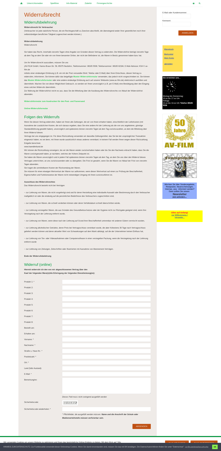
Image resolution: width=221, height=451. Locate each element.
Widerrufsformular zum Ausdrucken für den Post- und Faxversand (54, 101)
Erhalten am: (29, 334)
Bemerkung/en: (30, 380)
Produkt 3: (28, 293)
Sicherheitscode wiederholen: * (37, 409)
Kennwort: (166, 21)
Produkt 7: (28, 316)
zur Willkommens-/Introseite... (180, 216)
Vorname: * (29, 339)
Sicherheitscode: (31, 402)
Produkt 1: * (29, 282)
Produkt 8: (28, 322)
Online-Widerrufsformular (36, 108)
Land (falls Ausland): (33, 368)
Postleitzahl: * (30, 357)
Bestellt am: (29, 328)
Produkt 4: (28, 299)
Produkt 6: (28, 311)
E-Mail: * (28, 374)
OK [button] (215, 447)
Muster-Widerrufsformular (85, 77)
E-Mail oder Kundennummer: (174, 13)
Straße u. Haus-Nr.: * (33, 351)
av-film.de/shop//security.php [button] (196, 447)
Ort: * (26, 362)
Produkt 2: (28, 287)
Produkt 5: (28, 305)
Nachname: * (29, 345)
